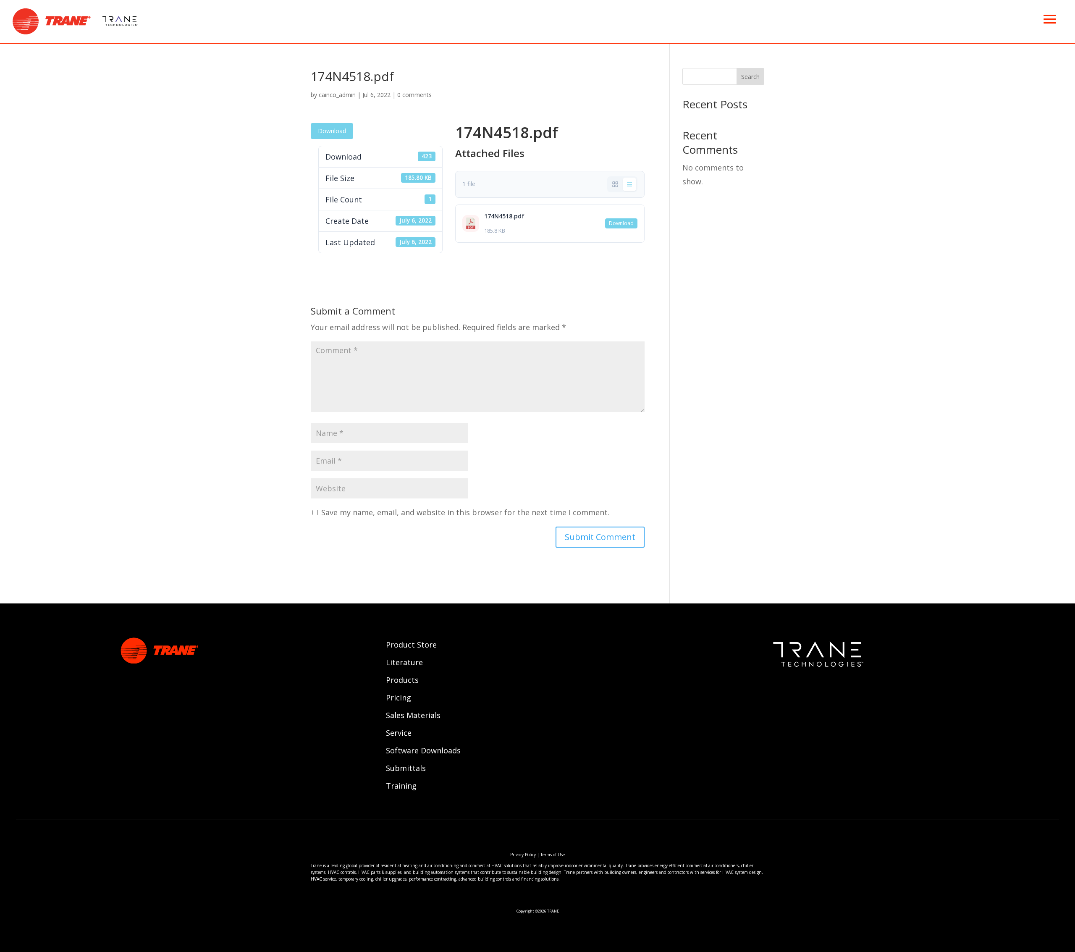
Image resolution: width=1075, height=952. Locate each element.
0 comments (414, 95)
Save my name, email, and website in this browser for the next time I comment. (465, 512)
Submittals (406, 769)
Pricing (398, 699)
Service (399, 734)
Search (750, 77)
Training (401, 787)
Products (402, 681)
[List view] (629, 184)
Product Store (411, 646)
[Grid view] (615, 184)
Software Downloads (423, 751)
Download (332, 131)
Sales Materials (413, 716)
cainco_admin (337, 95)
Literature (404, 663)
